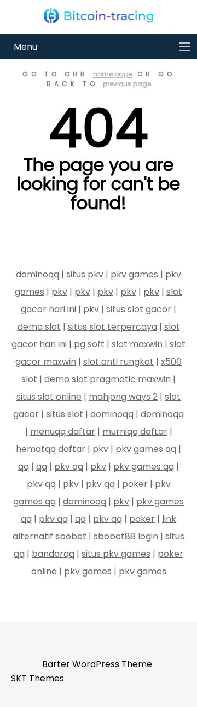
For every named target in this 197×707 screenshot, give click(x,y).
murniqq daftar (134, 431)
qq (23, 466)
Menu (25, 46)
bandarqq (53, 554)
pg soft (89, 344)
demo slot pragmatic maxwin (107, 379)
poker (135, 484)
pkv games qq (145, 449)
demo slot (39, 326)
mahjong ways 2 (123, 396)
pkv (59, 292)
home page (112, 74)
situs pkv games (116, 554)
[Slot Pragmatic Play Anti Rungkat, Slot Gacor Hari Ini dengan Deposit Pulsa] (98, 16)
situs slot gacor (138, 309)
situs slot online (49, 396)
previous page (127, 83)
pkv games (134, 274)
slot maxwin (137, 344)
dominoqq (37, 274)
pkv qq (68, 466)
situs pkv (84, 274)
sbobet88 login (126, 536)
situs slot (64, 414)
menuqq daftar (62, 431)
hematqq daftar (50, 449)
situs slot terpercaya (112, 326)
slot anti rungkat (118, 361)
